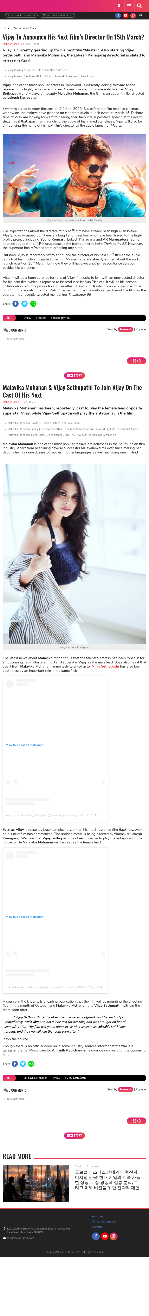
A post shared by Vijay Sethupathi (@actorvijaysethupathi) (41, 815)
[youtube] (126, 16)
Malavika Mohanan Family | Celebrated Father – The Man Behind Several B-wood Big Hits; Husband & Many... (73, 429)
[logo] (15, 5)
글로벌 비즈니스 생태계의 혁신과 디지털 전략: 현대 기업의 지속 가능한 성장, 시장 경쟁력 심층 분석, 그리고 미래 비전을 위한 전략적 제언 (107, 1179)
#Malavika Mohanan (36, 1078)
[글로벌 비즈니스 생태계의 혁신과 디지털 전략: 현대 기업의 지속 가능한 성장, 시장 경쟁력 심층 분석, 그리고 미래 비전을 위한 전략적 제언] (36, 1183)
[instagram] (133, 16)
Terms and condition (104, 1221)
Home (6, 28)
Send (137, 361)
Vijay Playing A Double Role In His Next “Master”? (38, 70)
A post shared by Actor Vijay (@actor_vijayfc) (35, 987)
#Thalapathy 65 (60, 318)
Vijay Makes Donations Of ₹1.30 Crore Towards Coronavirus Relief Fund (51, 76)
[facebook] (118, 16)
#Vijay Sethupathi (75, 1078)
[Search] (139, 6)
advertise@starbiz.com (20, 1238)
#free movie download (21, 15)
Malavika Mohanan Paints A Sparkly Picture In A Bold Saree (44, 423)
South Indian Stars (25, 28)
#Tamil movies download (57, 15)
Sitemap (97, 1227)
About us (97, 1216)
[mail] (141, 16)
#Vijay (27, 318)
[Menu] (129, 6)
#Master (41, 318)
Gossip (78, 1166)
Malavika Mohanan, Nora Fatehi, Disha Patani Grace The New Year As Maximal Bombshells (62, 435)
